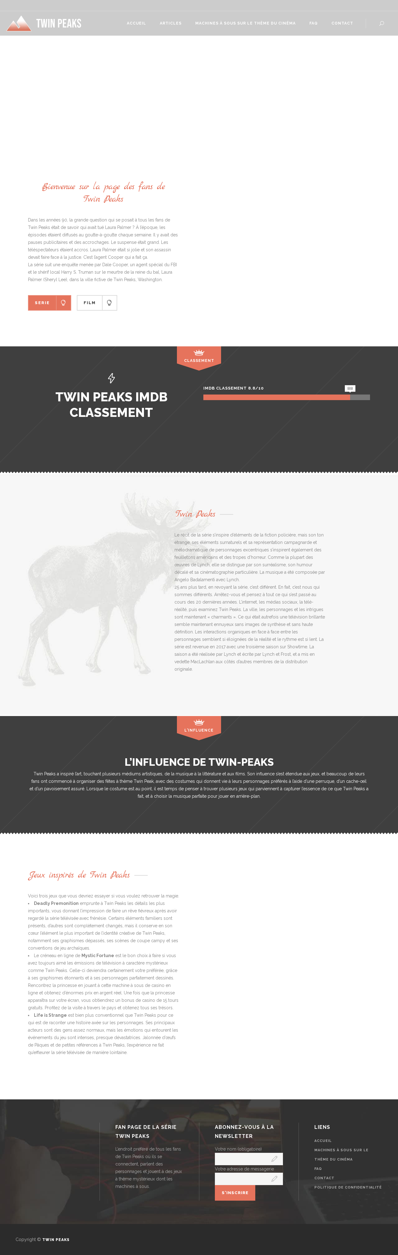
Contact (324, 1178)
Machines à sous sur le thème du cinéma (341, 1154)
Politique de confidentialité (348, 1187)
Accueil (323, 1141)
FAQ (318, 1169)
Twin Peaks (56, 1240)
